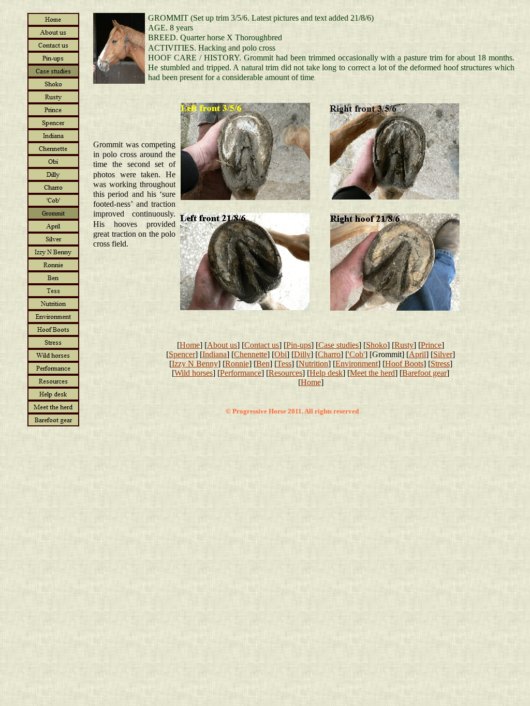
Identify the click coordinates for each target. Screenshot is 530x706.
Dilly (302, 354)
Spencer (182, 354)
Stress (440, 363)
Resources (285, 373)
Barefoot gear (424, 373)
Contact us (261, 345)
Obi (280, 354)
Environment (356, 363)
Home (190, 345)
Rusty (404, 345)
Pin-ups (298, 345)
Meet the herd (372, 373)
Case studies (338, 345)
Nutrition (313, 363)
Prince (431, 345)
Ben (263, 363)
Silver (442, 354)
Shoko (376, 345)
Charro (329, 354)
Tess (284, 363)
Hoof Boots (404, 363)
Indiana (214, 354)
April (417, 354)
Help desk (326, 373)
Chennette (250, 354)
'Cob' (356, 354)
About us (222, 345)
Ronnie (237, 363)
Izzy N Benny (195, 363)
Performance (240, 373)
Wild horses (193, 373)
